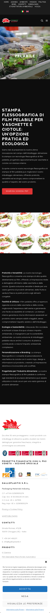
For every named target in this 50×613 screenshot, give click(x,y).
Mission (33, 2)
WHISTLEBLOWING (9, 516)
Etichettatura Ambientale (21, 6)
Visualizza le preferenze (25, 603)
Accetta (25, 589)
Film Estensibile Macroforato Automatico (19, 557)
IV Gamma (6, 552)
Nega (25, 596)
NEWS (14, 4)
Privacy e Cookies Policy (12, 509)
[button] (46, 562)
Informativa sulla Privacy (15, 609)
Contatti (22, 4)
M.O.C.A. (38, 6)
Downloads (33, 4)
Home (6, 2)
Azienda (14, 2)
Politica (42, 2)
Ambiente (24, 2)
